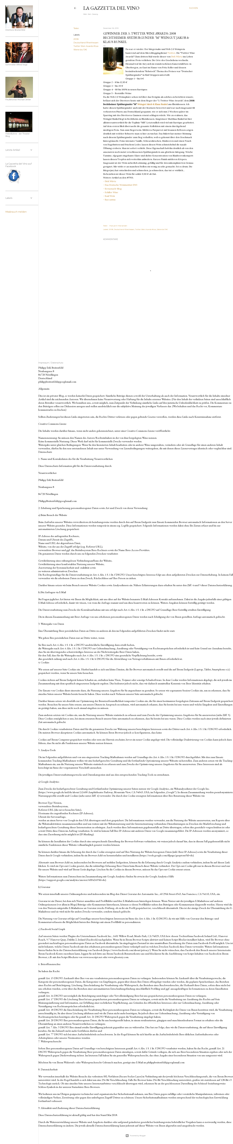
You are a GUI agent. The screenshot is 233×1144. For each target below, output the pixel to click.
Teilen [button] (76, 28)
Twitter (171, 53)
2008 (76, 39)
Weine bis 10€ (80, 49)
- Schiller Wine (110, 192)
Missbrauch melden (16, 212)
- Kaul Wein (109, 196)
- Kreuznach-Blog (112, 188)
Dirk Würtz (176, 56)
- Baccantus (109, 199)
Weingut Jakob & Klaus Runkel (152, 104)
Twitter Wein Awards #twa (85, 46)
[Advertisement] (149, 329)
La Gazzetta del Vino (111, 8)
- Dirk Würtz (109, 181)
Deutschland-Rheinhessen (85, 42)
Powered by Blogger (138, 1136)
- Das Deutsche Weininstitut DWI (120, 185)
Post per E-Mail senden (118, 226)
